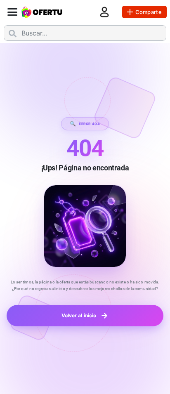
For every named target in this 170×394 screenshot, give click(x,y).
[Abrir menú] (12, 12)
